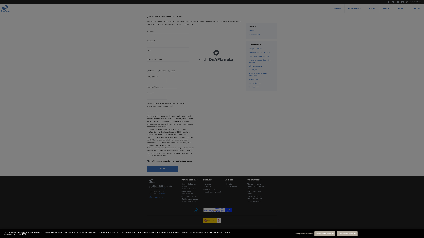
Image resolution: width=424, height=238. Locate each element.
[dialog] (212, 233)
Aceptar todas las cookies (347, 234)
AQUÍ (24, 234)
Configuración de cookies (304, 234)
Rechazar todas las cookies (325, 234)
